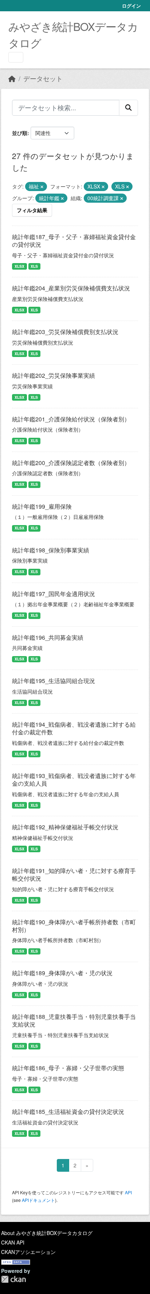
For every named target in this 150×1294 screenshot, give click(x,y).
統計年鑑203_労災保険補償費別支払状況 (65, 332)
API (128, 1192)
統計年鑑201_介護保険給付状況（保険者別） (71, 419)
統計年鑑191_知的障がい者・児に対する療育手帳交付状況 (74, 874)
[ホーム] (12, 78)
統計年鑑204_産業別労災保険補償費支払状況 (71, 288)
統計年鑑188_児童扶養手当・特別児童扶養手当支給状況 (74, 1020)
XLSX (19, 266)
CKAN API (12, 1242)
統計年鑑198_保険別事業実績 (50, 550)
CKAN (13, 1279)
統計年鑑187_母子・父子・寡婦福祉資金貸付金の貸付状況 (74, 241)
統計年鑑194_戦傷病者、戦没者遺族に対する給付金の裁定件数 (74, 728)
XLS (34, 266)
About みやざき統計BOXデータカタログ (46, 1233)
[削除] (41, 187)
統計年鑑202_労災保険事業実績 (53, 375)
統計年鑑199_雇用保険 (42, 506)
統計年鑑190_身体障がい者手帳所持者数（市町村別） (74, 926)
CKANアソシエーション (28, 1251)
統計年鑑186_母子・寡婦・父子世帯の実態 (68, 1068)
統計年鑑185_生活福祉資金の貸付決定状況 (68, 1111)
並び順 (19, 132)
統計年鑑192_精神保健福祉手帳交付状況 (65, 827)
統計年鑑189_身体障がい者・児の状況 (62, 973)
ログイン (131, 5)
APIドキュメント (38, 1200)
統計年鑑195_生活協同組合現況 (53, 680)
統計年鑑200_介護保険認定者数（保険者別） (71, 463)
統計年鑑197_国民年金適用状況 (53, 594)
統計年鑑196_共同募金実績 (47, 637)
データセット (43, 78)
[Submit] (128, 108)
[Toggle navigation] (15, 57)
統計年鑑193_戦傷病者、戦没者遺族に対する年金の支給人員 (74, 779)
